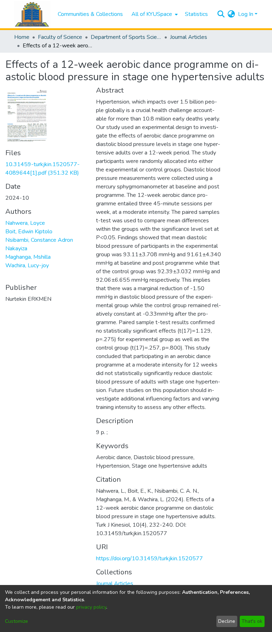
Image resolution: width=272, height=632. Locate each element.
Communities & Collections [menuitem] (90, 14)
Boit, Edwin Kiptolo (28, 231)
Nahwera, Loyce (25, 223)
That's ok (252, 621)
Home (21, 37)
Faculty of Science (60, 37)
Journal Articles (188, 37)
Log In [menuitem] (245, 14)
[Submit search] (221, 14)
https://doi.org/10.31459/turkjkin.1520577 (149, 558)
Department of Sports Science (126, 37)
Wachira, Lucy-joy (27, 265)
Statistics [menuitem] (196, 14)
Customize (16, 621)
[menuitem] (154, 14)
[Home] (32, 14)
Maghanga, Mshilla (28, 257)
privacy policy (91, 607)
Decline (226, 621)
